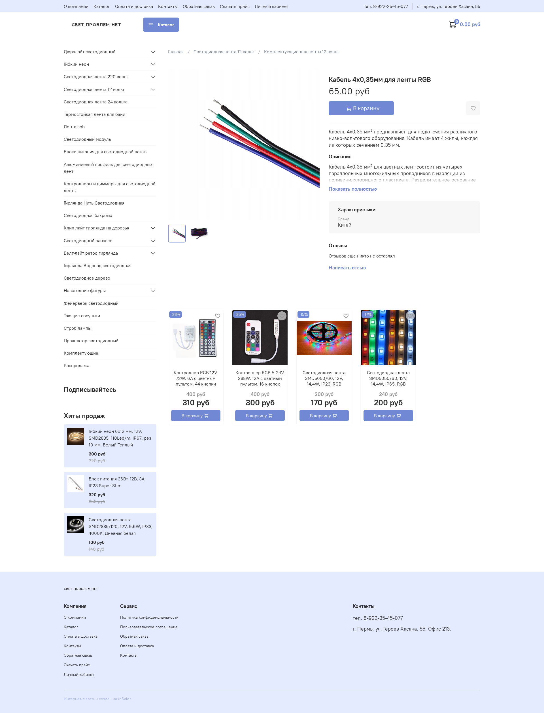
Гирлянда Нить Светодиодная (94, 203)
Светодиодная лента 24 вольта (96, 102)
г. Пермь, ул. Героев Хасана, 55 (448, 6)
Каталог (102, 6)
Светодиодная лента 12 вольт (224, 51)
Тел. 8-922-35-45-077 (386, 6)
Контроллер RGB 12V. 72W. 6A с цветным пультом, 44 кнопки (196, 378)
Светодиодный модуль (87, 139)
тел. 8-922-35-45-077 (378, 618)
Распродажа (76, 365)
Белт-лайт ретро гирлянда (91, 253)
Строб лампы (77, 328)
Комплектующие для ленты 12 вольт (301, 51)
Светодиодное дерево (87, 278)
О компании (76, 6)
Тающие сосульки (82, 315)
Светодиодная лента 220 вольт (96, 76)
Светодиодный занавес (88, 240)
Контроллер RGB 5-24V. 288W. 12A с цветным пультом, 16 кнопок (259, 378)
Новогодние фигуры (85, 290)
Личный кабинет (272, 6)
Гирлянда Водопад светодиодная (97, 265)
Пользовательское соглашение (149, 626)
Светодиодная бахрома (88, 215)
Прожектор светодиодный (91, 340)
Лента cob (74, 126)
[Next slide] (310, 144)
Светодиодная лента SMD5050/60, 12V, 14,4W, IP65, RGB (388, 378)
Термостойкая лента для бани (94, 114)
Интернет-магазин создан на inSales (97, 698)
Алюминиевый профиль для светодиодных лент (108, 167)
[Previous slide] (177, 144)
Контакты (168, 6)
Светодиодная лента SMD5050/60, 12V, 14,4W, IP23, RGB (324, 378)
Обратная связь (199, 6)
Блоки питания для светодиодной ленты (105, 151)
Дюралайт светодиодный (90, 51)
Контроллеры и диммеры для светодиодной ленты (110, 187)
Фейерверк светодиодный (91, 303)
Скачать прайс (235, 6)
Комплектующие (81, 353)
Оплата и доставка (134, 6)
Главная (176, 51)
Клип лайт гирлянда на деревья (96, 228)
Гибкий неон (76, 64)
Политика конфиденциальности (149, 617)
